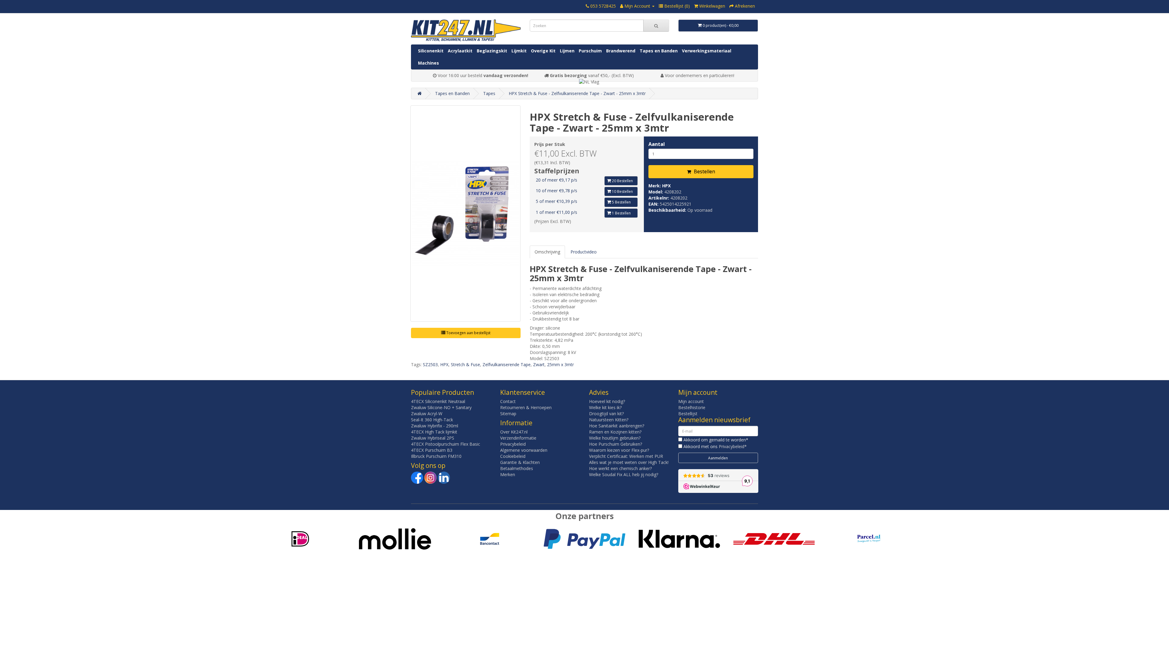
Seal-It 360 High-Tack (432, 420)
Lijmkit (519, 51)
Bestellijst (687, 413)
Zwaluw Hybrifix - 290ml (434, 426)
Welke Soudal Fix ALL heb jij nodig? (623, 474)
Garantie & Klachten (520, 462)
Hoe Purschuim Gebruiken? (615, 444)
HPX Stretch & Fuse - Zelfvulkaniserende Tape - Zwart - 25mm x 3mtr (577, 93)
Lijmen (567, 51)
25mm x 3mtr (560, 364)
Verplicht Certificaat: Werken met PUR (626, 456)
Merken (507, 474)
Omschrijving (547, 252)
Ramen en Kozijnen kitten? (615, 432)
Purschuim (590, 51)
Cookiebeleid (512, 456)
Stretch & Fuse (465, 364)
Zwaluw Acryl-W (426, 413)
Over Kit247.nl (514, 432)
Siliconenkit (431, 51)
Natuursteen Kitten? (608, 420)
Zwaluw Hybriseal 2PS (432, 438)
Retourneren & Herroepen (526, 407)
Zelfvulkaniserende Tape (507, 364)
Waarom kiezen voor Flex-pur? (619, 450)
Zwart (539, 364)
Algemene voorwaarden (523, 450)
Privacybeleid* (733, 446)
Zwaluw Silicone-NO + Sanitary (441, 407)
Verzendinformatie (518, 438)
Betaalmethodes (516, 468)
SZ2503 (430, 364)
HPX (666, 186)
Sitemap (508, 413)
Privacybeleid (513, 444)
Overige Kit (543, 51)
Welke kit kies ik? (605, 407)
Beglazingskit (492, 51)
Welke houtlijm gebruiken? (615, 438)
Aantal (656, 144)
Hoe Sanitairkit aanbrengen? (616, 426)
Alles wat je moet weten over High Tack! (629, 462)
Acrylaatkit (460, 51)
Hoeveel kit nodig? (607, 401)
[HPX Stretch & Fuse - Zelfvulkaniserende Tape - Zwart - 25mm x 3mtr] (465, 213)
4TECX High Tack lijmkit (434, 432)
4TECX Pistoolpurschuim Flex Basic (445, 444)
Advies (599, 392)
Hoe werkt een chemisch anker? (620, 468)
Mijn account (691, 401)
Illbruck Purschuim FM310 (436, 456)
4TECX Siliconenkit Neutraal (438, 401)
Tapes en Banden (659, 51)
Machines (428, 63)
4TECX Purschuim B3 (431, 450)
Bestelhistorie (691, 407)
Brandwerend (620, 51)
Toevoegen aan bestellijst (467, 332)
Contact (508, 401)
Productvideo (583, 252)
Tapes (489, 93)
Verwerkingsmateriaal (706, 51)
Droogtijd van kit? (606, 413)
